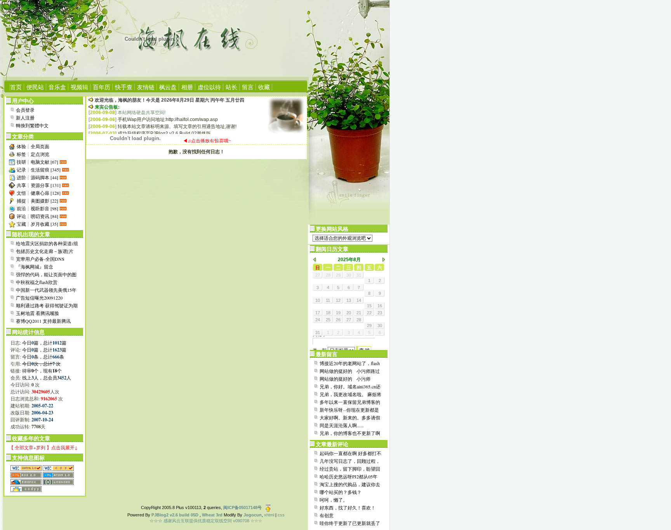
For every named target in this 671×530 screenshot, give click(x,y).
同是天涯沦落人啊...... (342, 425)
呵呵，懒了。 (334, 500)
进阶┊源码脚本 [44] (37, 177)
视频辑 (79, 87)
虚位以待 (209, 87)
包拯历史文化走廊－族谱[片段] (44, 251)
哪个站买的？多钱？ (341, 492)
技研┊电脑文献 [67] (37, 162)
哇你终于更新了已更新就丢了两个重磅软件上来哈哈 (350, 523)
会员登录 (25, 110)
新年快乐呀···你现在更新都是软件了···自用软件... (349, 410)
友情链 (146, 87)
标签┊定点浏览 (33, 154)
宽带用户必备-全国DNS (40, 259)
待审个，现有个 (42, 370)
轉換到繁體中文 (32, 125)
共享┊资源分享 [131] (39, 185)
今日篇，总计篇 (44, 342)
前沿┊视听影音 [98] (37, 208)
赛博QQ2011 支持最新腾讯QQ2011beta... (43, 321)
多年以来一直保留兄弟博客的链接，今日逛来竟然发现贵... (350, 402)
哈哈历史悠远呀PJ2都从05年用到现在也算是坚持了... (348, 476)
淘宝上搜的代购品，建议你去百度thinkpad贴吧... (350, 484)
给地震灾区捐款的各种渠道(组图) (47, 243)
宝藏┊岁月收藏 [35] (37, 224)
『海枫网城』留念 (34, 266)
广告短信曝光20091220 (39, 297)
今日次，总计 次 (41, 363)
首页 (16, 87)
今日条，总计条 (43, 356)
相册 (187, 87)
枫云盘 (168, 87)
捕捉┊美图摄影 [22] (37, 200)
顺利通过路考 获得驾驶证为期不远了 (47, 305)
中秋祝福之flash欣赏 (36, 282)
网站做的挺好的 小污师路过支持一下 (350, 371)
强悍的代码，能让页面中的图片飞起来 (46, 274)
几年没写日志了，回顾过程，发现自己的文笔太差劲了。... (350, 461)
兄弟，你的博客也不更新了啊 (350, 433)
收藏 (264, 87)
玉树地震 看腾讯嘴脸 (37, 313)
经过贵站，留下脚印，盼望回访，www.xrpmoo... (350, 469)
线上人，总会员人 (46, 377)
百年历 (101, 87)
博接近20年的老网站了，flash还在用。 (350, 363)
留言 (248, 87)
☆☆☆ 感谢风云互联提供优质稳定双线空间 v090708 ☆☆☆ (205, 520)
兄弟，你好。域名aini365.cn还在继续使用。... (350, 386)
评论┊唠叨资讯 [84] (37, 216)
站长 (231, 87)
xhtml (269, 515)
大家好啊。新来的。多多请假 (350, 417)
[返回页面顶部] (268, 507)
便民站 (35, 87)
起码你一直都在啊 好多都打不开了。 (350, 453)
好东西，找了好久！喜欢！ (347, 507)
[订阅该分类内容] (63, 162)
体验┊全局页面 (33, 146)
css (281, 515)
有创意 (327, 515)
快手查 (123, 87)
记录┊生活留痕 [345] (39, 169)
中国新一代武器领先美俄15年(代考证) (46, 290)
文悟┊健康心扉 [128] (39, 193)
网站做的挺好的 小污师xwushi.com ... (345, 379)
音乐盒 (57, 87)
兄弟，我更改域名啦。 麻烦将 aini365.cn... (350, 394)
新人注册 (25, 117)
